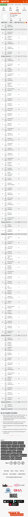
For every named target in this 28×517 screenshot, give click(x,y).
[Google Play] (19, 501)
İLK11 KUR (10, 4)
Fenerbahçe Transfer (14, 455)
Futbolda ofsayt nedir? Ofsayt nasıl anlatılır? (14, 428)
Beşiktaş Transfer (23, 455)
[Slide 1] (10, 435)
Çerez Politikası (12, 474)
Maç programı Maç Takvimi (6, 442)
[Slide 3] (15, 435)
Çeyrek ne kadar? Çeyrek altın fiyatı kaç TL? (14, 415)
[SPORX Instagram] (15, 463)
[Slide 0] (7, 435)
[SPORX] (14, 513)
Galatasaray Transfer (5, 455)
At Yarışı (9, 445)
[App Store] (8, 501)
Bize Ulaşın (6, 470)
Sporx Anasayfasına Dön (16, 514)
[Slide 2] (13, 435)
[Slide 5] (21, 435)
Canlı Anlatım (4, 445)
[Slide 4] (18, 435)
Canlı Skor (15, 442)
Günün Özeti (18, 4)
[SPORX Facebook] (11, 463)
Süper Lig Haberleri (12, 449)
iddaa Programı (20, 449)
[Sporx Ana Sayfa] (5, 2)
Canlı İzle (12, 458)
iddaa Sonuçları (18, 458)
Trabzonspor (19, 452)
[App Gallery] (14, 504)
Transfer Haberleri (15, 445)
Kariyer (16, 470)
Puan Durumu (21, 442)
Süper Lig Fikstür (4, 449)
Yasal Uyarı (5, 474)
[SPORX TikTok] (22, 463)
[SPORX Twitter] (19, 463)
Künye (12, 470)
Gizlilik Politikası (21, 474)
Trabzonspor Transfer (5, 458)
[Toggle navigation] (26, 1)
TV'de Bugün (22, 445)
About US (22, 470)
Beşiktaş (14, 452)
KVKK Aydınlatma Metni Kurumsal (14, 477)
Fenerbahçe (9, 452)
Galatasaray (3, 452)
